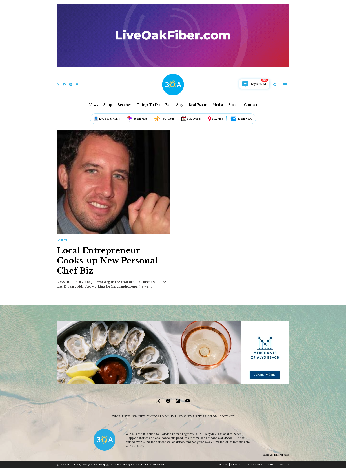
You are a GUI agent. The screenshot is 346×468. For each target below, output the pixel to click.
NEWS (126, 416)
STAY (182, 416)
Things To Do (148, 105)
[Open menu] (284, 84)
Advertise (255, 464)
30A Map (217, 118)
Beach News (244, 118)
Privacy (284, 464)
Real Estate (198, 105)
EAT (174, 416)
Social (234, 105)
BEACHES (139, 416)
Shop (107, 105)
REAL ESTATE (196, 416)
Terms (270, 464)
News (93, 105)
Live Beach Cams (109, 118)
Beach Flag (140, 118)
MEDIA (213, 416)
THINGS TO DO (158, 416)
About (223, 464)
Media (217, 105)
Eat (168, 105)
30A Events (194, 118)
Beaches (124, 105)
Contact (250, 105)
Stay (179, 105)
